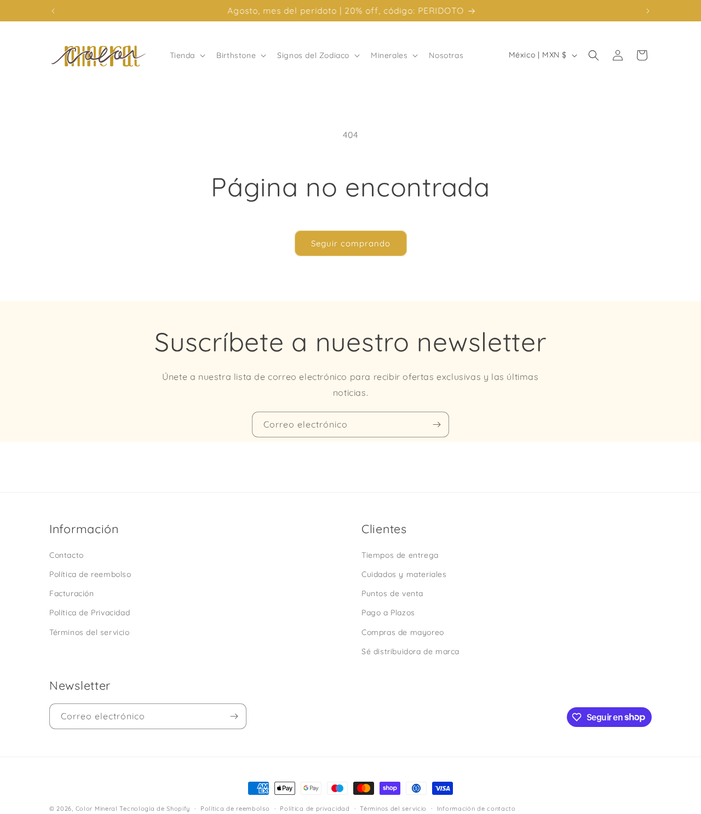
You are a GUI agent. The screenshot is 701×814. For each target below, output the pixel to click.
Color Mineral (97, 808)
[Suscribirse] (436, 424)
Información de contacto (476, 808)
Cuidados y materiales (404, 574)
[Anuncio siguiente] (648, 11)
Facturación (71, 593)
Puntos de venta (392, 593)
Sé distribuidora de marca (410, 651)
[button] (186, 55)
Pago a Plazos (388, 612)
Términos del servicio (89, 632)
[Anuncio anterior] (53, 11)
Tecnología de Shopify (154, 808)
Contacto (66, 555)
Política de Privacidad (89, 612)
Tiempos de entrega (400, 555)
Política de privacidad (314, 808)
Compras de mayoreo (402, 632)
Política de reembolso (90, 574)
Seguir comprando (350, 243)
